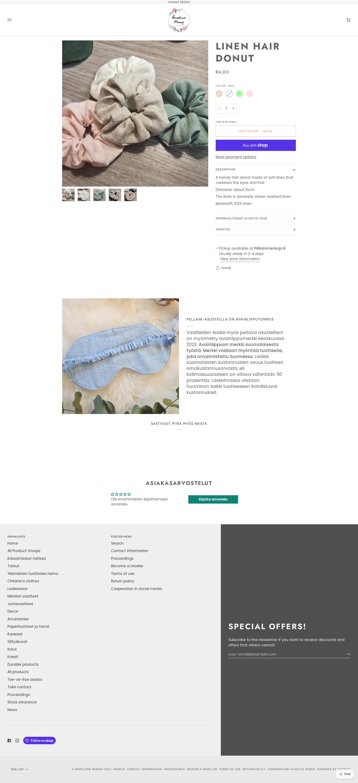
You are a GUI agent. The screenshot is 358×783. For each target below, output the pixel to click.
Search (117, 543)
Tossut (13, 565)
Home (12, 543)
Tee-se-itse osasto (24, 679)
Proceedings (18, 694)
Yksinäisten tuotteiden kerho (32, 573)
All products (18, 671)
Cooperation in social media (136, 588)
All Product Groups (23, 550)
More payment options (236, 156)
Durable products (23, 664)
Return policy (122, 581)
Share (226, 267)
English (18, 769)
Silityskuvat (17, 641)
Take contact (19, 687)
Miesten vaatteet (22, 596)
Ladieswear (17, 588)
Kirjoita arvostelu (213, 499)
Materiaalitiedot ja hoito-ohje (241, 218)
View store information (240, 258)
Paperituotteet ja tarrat (28, 626)
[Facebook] (9, 740)
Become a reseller (127, 565)
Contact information (129, 550)
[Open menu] (13, 19)
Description (226, 169)
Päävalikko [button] (16, 536)
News (12, 709)
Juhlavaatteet (20, 603)
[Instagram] (17, 740)
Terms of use (122, 573)
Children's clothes (23, 581)
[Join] (345, 654)
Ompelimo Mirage (89, 769)
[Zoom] (135, 113)
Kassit (12, 656)
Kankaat (14, 634)
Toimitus (223, 229)
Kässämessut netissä (26, 558)
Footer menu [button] (121, 536)
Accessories (18, 619)
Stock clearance (22, 702)
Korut (12, 649)
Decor (12, 611)
